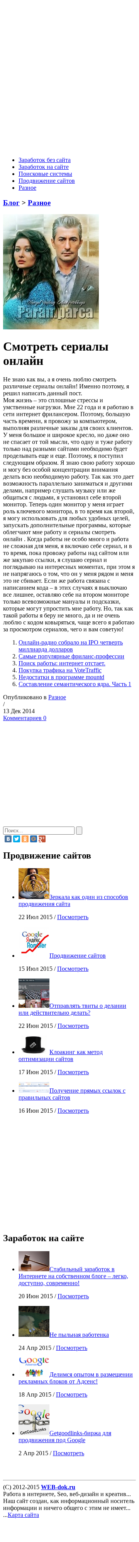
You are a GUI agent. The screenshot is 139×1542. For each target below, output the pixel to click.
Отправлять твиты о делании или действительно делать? (72, 1009)
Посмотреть (72, 917)
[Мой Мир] (33, 838)
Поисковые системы (45, 173)
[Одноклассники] (25, 838)
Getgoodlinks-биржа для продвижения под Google (65, 1436)
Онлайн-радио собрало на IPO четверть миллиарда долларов (71, 646)
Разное (27, 187)
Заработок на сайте (44, 167)
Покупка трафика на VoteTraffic (60, 670)
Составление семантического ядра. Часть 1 (75, 684)
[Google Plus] (42, 838)
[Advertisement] (69, 79)
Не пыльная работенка (79, 1334)
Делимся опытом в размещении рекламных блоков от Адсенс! (76, 1378)
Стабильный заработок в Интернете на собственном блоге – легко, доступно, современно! (73, 1276)
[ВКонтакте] (8, 838)
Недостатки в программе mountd (61, 677)
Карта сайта (23, 1515)
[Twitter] (16, 838)
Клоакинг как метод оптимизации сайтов (61, 1055)
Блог (11, 203)
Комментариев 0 (24, 718)
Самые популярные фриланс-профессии (71, 656)
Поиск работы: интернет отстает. (62, 663)
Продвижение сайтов (47, 180)
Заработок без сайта (45, 160)
